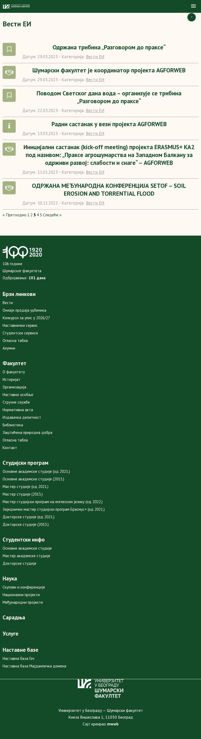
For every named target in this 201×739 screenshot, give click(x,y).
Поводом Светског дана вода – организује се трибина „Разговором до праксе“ (109, 97)
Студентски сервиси (20, 332)
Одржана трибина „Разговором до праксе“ (109, 47)
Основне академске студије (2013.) (33, 478)
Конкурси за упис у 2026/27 (26, 317)
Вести (8, 302)
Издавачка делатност (22, 417)
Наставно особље (18, 394)
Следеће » (52, 214)
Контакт (10, 447)
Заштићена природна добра (27, 432)
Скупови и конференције (24, 587)
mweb (113, 723)
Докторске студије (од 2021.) (28, 516)
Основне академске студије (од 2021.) (36, 471)
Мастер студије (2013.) (23, 494)
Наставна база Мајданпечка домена (34, 666)
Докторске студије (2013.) (26, 524)
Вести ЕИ (95, 57)
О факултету (14, 371)
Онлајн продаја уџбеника (24, 310)
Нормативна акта (18, 409)
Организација (14, 387)
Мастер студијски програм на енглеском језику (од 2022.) (53, 501)
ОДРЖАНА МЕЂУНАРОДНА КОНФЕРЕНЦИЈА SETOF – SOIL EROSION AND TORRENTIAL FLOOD (109, 189)
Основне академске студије (27, 548)
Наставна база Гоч (18, 658)
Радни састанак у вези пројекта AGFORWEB (109, 124)
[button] (193, 6)
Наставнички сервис (20, 325)
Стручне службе (16, 402)
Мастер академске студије (26, 555)
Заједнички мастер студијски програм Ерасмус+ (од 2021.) (54, 509)
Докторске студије (19, 563)
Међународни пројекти (23, 602)
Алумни (9, 348)
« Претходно (14, 214)
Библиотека (13, 424)
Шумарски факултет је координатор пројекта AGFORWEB (109, 70)
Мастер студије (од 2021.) (25, 486)
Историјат (11, 379)
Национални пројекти (21, 594)
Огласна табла (15, 340)
